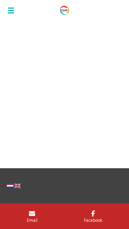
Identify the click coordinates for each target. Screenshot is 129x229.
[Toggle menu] (11, 10)
